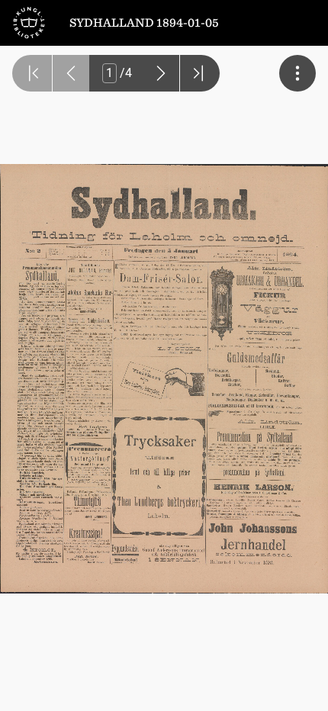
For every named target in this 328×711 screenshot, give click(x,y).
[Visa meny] (297, 73)
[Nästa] (161, 73)
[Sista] (200, 73)
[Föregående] (71, 73)
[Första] (32, 73)
